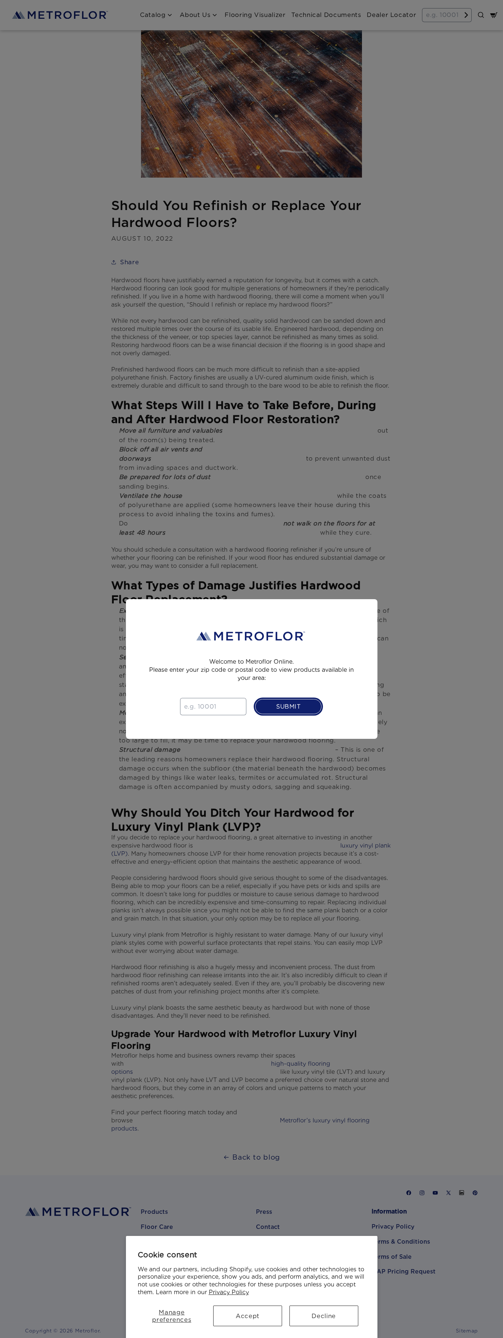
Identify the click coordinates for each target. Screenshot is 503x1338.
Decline (323, 1316)
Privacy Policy (229, 1292)
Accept (248, 1316)
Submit (288, 706)
